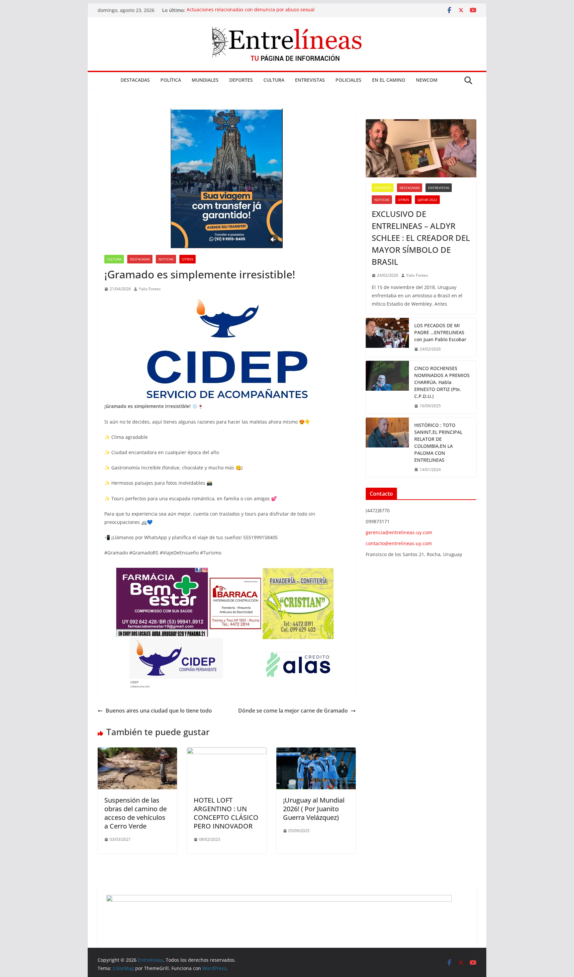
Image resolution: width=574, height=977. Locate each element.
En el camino (388, 80)
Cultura (273, 80)
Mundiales (205, 80)
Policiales (348, 80)
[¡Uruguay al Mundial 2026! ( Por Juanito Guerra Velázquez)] (316, 752)
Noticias (165, 259)
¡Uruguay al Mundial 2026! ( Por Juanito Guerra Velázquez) (313, 809)
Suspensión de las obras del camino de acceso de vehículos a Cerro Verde (135, 813)
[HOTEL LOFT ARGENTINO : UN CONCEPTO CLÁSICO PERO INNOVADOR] (226, 752)
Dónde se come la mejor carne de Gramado (293, 710)
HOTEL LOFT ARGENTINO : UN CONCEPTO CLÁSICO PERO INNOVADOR (226, 813)
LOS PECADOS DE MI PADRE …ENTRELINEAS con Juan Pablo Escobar (440, 332)
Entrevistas (310, 80)
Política (170, 80)
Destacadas (135, 80)
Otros (187, 259)
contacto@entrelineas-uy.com (399, 543)
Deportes (241, 80)
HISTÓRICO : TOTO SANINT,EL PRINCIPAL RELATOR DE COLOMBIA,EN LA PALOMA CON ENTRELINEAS (438, 442)
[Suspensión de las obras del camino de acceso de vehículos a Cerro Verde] (137, 752)
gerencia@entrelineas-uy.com (399, 532)
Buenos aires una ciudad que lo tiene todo (159, 710)
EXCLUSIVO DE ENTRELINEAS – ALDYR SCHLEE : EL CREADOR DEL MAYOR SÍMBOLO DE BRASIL (421, 237)
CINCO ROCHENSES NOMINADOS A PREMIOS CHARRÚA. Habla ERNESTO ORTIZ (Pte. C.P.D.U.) (442, 382)
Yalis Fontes (150, 289)
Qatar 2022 (427, 199)
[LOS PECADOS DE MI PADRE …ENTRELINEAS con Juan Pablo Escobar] (387, 337)
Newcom (426, 80)
